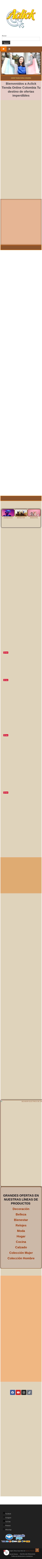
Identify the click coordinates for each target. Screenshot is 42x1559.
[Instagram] (23, 1392)
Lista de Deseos (13, 1554)
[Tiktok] (29, 1392)
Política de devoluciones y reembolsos (22, 1556)
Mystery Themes (30, 1551)
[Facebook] (12, 1392)
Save (6, 652)
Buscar (4, 36)
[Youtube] (18, 1392)
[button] (3, 516)
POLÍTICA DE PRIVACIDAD (27, 1554)
